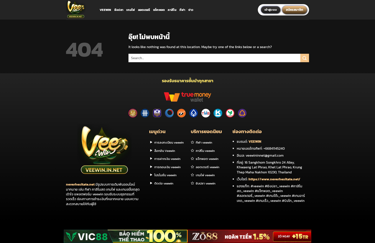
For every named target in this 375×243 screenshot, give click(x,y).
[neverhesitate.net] (79, 10)
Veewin (105, 9)
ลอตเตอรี (144, 9)
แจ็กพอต (159, 9)
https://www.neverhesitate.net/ (274, 179)
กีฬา (182, 9)
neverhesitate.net (80, 184)
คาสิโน (172, 9)
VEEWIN (254, 141)
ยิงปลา (118, 9)
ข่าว (191, 9)
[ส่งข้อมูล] (304, 58)
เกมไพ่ (130, 9)
